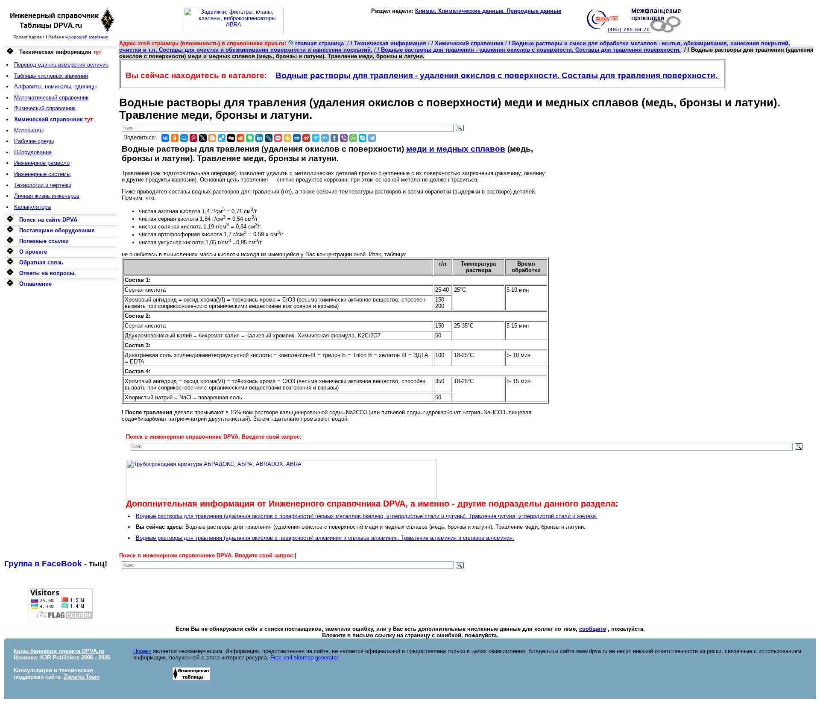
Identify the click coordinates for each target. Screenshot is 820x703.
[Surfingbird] (315, 138)
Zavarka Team (82, 677)
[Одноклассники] (175, 138)
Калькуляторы (32, 207)
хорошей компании (88, 37)
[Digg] (231, 138)
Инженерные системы (42, 174)
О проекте (33, 252)
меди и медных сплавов (455, 148)
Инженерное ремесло (42, 163)
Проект (142, 651)
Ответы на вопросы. (47, 273)
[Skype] (362, 138)
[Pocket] (278, 138)
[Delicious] (222, 138)
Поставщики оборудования (57, 230)
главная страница (319, 43)
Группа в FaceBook (43, 563)
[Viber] (344, 138)
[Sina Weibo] (306, 138)
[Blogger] (212, 138)
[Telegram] (372, 138)
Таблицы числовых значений (51, 76)
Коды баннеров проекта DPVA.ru (59, 651)
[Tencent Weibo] (325, 138)
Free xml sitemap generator (304, 657)
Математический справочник (51, 97)
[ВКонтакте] (165, 138)
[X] (203, 138)
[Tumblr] (334, 138)
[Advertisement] (60, 424)
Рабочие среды (34, 141)
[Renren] (297, 138)
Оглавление (35, 284)
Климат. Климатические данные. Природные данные (488, 11)
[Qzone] (287, 138)
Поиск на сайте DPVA (48, 220)
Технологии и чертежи (42, 185)
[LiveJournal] (268, 138)
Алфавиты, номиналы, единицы (55, 86)
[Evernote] (250, 138)
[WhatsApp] (353, 138)
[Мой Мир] (184, 138)
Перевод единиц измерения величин (61, 65)
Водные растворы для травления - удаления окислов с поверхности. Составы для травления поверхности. (497, 75)
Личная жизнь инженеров (46, 196)
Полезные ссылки (44, 241)
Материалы (29, 130)
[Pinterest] (193, 138)
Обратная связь (41, 262)
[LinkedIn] (259, 138)
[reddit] (240, 138)
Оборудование (33, 152)
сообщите (592, 629)
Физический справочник (45, 108)
